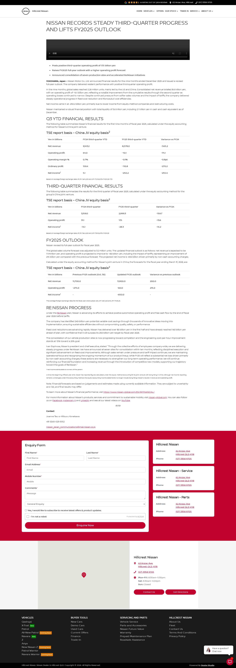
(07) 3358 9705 (205, 2)
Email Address (33, 464)
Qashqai (27, 621)
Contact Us (149, 592)
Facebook (57, 400)
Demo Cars (77, 625)
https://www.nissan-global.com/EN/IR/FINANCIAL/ (128, 392)
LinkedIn (85, 400)
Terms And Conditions (182, 632)
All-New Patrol (30, 632)
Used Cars (77, 629)
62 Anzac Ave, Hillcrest (182, 2)
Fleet (172, 625)
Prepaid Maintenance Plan (136, 636)
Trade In (184, 11)
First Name (31, 452)
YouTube (125, 400)
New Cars (76, 621)
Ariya (25, 643)
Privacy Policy (177, 636)
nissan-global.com (158, 397)
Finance (76, 636)
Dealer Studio (207, 665)
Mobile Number (33, 476)
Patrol (25, 629)
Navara (26, 636)
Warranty (125, 632)
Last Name (92, 452)
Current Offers (79, 632)
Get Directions (180, 592)
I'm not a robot (39, 516)
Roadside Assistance (132, 639)
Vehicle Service (129, 621)
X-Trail (25, 625)
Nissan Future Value (132, 629)
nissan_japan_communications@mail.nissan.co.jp (70, 427)
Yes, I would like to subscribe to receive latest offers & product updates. (64, 510)
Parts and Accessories (133, 625)
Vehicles (148, 11)
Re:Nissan (62, 313)
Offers (160, 11)
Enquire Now (85, 525)
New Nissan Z (30, 647)
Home (139, 11)
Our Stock (170, 11)
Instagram (68, 400)
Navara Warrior (31, 654)
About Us (206, 11)
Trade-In (76, 639)
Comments (31, 488)
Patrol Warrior (30, 650)
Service (194, 11)
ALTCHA (141, 517)
